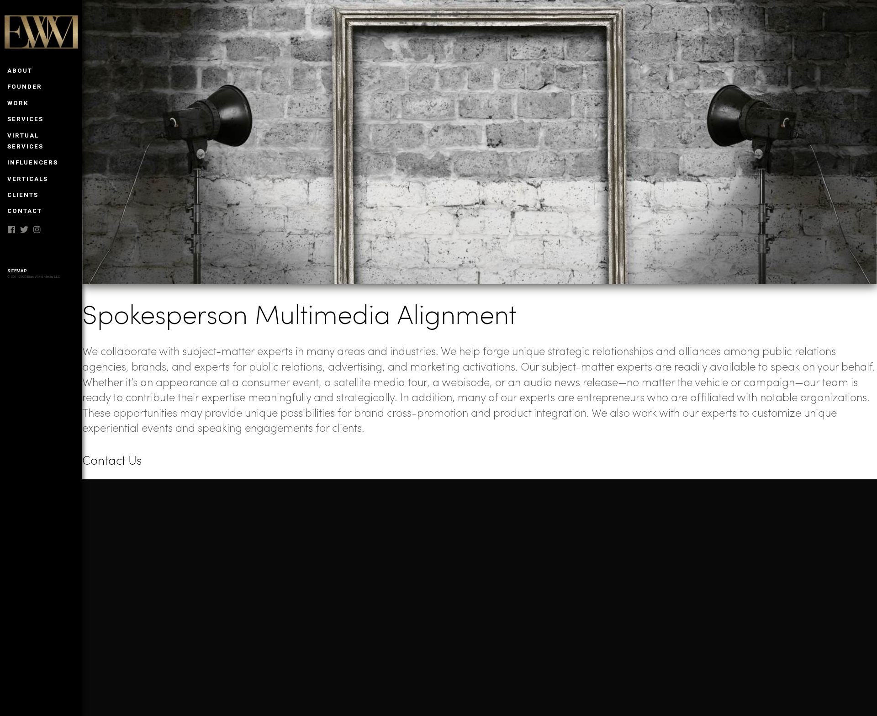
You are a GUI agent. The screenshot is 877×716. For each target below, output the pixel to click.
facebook (11, 229)
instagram (37, 229)
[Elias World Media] (42, 34)
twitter (24, 229)
